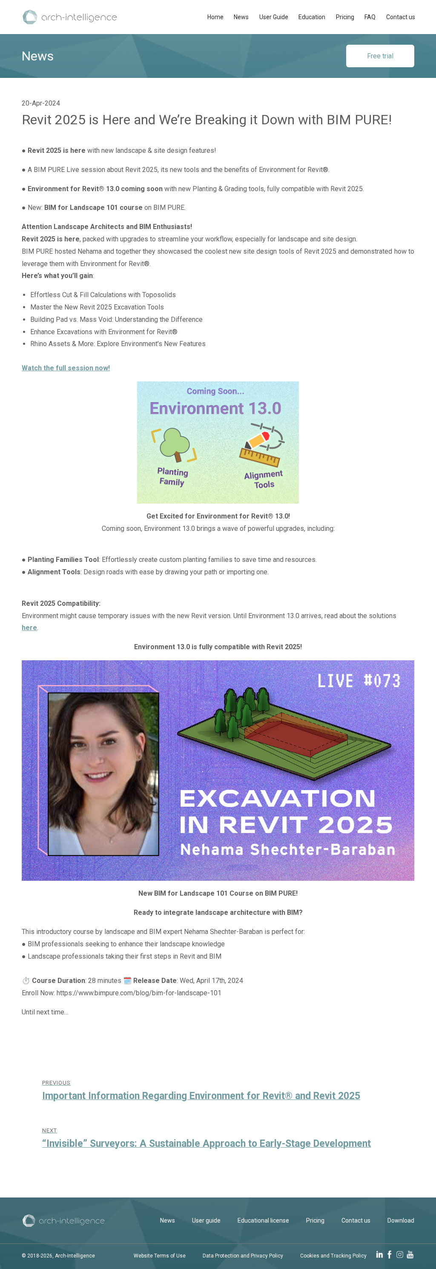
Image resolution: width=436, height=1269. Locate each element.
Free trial (380, 56)
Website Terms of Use (160, 1256)
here (29, 628)
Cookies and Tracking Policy (333, 1256)
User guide (206, 1220)
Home (215, 17)
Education (311, 17)
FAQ (370, 17)
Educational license (263, 1220)
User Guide (273, 17)
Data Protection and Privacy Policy (243, 1256)
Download (400, 1220)
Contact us (400, 17)
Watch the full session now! (66, 368)
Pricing (345, 17)
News (241, 17)
